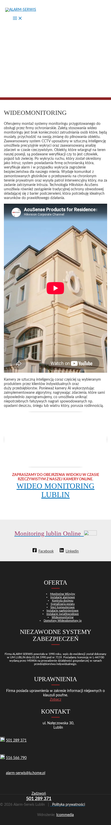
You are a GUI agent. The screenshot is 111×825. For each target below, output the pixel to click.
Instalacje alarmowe (62, 597)
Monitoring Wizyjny (62, 594)
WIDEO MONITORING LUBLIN (55, 490)
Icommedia (65, 815)
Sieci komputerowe (62, 607)
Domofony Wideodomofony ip (63, 620)
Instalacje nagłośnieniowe (62, 610)
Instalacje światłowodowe (62, 614)
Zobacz (55, 699)
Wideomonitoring (63, 617)
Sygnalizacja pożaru (63, 604)
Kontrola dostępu (62, 600)
